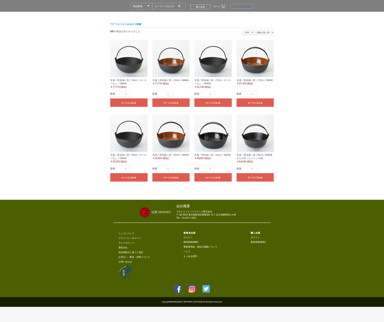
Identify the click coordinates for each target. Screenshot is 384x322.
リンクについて (126, 233)
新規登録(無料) (190, 242)
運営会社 (123, 247)
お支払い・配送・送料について (134, 257)
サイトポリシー (126, 243)
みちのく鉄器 (134, 24)
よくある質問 (190, 256)
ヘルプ (186, 251)
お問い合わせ (125, 261)
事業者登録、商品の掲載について (200, 246)
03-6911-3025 (189, 218)
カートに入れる (129, 103)
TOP (112, 24)
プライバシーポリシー (129, 238)
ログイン (187, 237)
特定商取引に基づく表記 (130, 252)
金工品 (120, 24)
